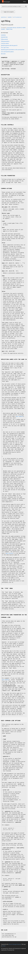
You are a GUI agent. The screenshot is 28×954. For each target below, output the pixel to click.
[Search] (26, 6)
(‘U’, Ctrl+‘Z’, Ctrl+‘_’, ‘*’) (13, 263)
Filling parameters (5, 41)
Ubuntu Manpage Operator (15, 944)
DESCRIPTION (4, 37)
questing (3, 17)
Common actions (5, 43)
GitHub (3, 945)
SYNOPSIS (3, 35)
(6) (19, 416)
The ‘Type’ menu (5, 47)
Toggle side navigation (8, 11)
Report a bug (9, 29)
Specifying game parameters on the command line (12, 49)
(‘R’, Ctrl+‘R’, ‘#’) (10, 271)
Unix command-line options (7, 51)
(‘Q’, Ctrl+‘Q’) (8, 351)
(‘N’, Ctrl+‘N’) (10, 207)
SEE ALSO (3, 53)
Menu (24, 1)
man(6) (9, 17)
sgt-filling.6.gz (17, 17)
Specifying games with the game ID (9, 45)
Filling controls (4, 39)
